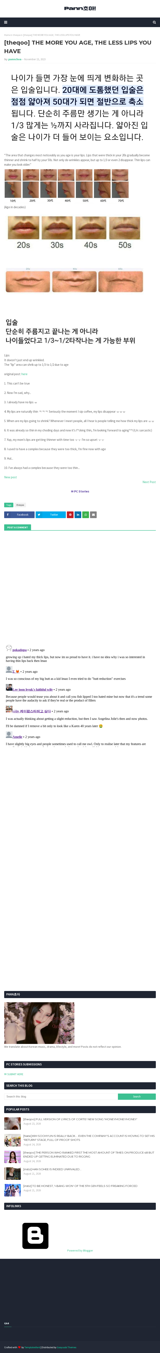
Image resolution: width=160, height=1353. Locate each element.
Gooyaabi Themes (66, 1347)
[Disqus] (80, 695)
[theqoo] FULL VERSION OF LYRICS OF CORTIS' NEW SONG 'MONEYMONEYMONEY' (80, 1119)
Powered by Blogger (80, 1250)
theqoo (17, 34)
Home (7, 34)
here (24, 374)
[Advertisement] (30, 893)
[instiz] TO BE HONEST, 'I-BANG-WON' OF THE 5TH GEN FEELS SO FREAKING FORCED (80, 1186)
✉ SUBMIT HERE (13, 1074)
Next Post (149, 482)
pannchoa (14, 59)
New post (10, 477)
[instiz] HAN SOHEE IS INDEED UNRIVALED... (52, 1169)
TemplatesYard (32, 1347)
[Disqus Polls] (80, 587)
